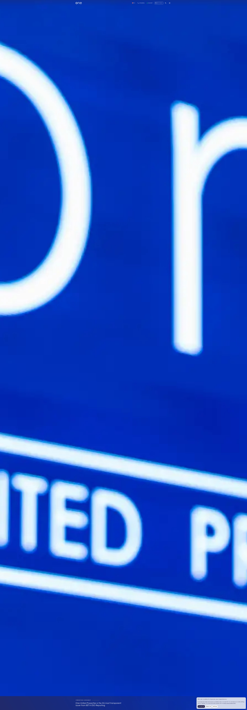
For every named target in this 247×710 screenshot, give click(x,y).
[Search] (165, 3)
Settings (215, 706)
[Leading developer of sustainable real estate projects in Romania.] (79, 3)
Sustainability (87, 700)
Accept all (201, 706)
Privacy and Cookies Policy (229, 703)
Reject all (208, 706)
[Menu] (169, 3)
